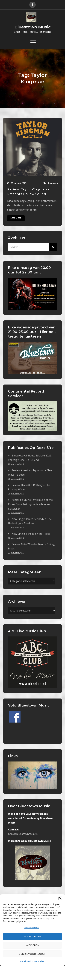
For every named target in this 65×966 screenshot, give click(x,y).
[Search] (53, 247)
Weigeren (32, 945)
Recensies (52, 183)
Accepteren (32, 936)
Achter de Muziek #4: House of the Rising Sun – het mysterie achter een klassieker (30, 504)
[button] (60, 898)
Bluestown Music (33, 27)
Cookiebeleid (25, 961)
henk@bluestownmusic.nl (23, 834)
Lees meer (15, 218)
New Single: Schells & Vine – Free (31, 533)
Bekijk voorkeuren (32, 953)
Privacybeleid (38, 961)
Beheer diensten (31, 927)
